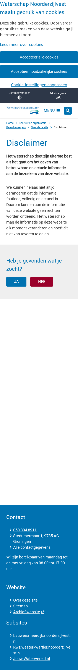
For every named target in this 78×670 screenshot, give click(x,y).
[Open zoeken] (68, 111)
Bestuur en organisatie (32, 123)
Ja (16, 281)
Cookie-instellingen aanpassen (39, 84)
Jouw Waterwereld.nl (31, 658)
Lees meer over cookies (21, 44)
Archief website (26, 612)
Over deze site (39, 127)
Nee (41, 281)
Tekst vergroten (58, 93)
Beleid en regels (16, 127)
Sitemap (20, 606)
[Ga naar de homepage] (22, 111)
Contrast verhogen (19, 92)
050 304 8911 (25, 530)
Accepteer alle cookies (39, 57)
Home (10, 123)
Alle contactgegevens (31, 547)
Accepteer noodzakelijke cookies (39, 71)
